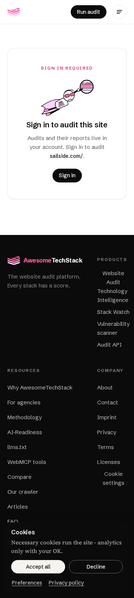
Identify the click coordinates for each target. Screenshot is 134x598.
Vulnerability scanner (113, 328)
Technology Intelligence (112, 295)
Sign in (67, 175)
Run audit (88, 12)
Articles (17, 506)
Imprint (107, 417)
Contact (107, 402)
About (105, 387)
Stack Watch (113, 311)
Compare (19, 476)
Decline (96, 566)
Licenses (108, 461)
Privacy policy (66, 582)
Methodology (24, 417)
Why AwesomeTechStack (40, 387)
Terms (105, 447)
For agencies (24, 402)
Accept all (38, 566)
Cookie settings (113, 478)
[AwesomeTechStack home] (13, 12)
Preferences (27, 582)
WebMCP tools (26, 461)
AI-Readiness (24, 432)
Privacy (106, 432)
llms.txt (17, 447)
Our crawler (22, 491)
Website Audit (113, 278)
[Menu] (119, 12)
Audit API (109, 344)
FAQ (12, 521)
